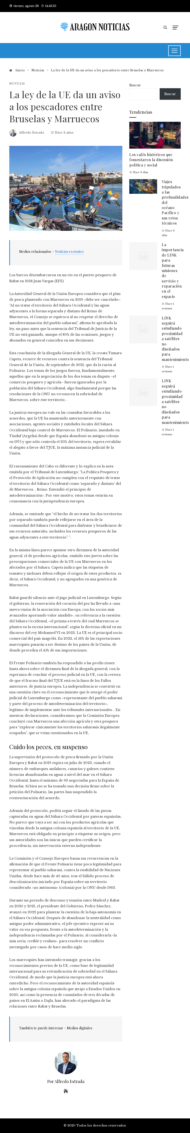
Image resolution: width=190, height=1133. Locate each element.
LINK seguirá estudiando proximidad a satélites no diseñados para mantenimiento (175, 339)
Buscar (135, 85)
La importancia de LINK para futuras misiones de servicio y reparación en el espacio (173, 270)
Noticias (17, 83)
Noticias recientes (69, 251)
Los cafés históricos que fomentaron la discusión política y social (151, 159)
